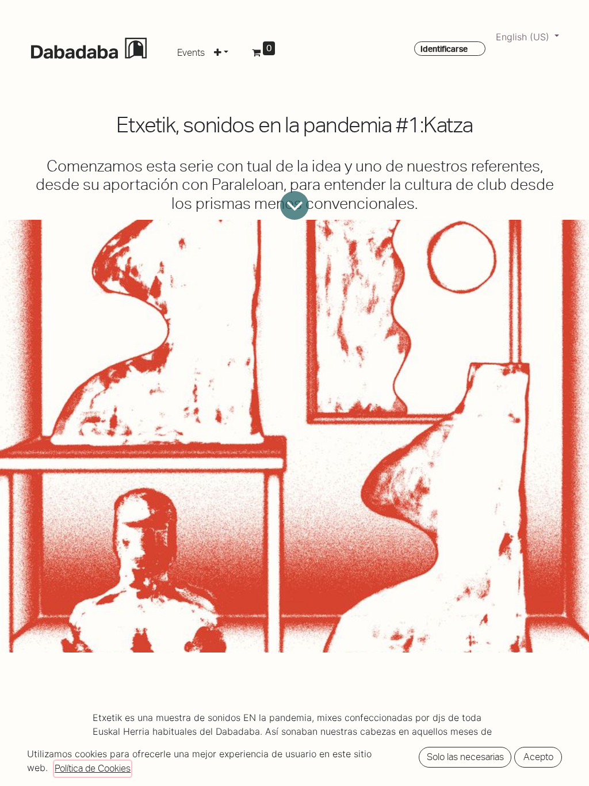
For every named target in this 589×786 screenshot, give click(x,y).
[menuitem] (191, 50)
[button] (221, 50)
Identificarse (444, 49)
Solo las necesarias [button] (465, 756)
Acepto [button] (538, 756)
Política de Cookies (93, 768)
